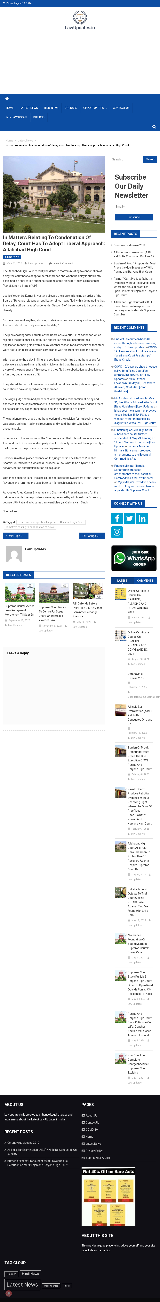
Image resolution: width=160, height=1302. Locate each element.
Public (67, 1286)
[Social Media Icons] (117, 518)
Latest (122, 580)
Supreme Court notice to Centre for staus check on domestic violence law (52, 614)
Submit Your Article (98, 1157)
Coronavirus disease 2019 (130, 245)
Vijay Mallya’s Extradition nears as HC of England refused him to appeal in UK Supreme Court (135, 486)
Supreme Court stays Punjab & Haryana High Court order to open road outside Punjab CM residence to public (140, 983)
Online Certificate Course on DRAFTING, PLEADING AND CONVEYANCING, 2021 (138, 643)
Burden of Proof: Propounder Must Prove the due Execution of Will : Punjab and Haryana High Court (135, 267)
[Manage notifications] (8, 1293)
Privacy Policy (94, 1150)
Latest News (29, 107)
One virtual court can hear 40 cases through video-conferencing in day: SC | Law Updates (135, 343)
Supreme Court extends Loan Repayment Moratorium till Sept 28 (19, 610)
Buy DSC (38, 117)
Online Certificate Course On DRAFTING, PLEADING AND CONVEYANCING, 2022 (138, 601)
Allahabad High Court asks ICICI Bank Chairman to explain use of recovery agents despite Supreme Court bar (139, 856)
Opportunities (93, 107)
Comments (145, 580)
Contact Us (121, 107)
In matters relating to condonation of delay (30, 527)
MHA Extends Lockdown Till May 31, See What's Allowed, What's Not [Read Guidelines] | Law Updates (135, 402)
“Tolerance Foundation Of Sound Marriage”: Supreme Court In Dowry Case (138, 944)
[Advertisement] (80, 64)
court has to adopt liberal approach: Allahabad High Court (51, 522)
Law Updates (35, 263)
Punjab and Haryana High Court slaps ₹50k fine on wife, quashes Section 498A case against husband (140, 1024)
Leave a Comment (63, 263)
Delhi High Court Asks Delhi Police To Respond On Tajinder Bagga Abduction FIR (18, 535)
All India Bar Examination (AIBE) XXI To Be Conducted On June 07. (140, 715)
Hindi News (51, 107)
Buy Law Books (16, 117)
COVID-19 (92, 1129)
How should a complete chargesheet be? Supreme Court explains (138, 1064)
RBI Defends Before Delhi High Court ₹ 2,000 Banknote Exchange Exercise (87, 610)
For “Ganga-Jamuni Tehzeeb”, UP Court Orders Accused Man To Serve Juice (94, 535)
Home (10, 107)
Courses (71, 107)
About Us (91, 1115)
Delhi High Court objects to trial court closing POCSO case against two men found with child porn (138, 902)
